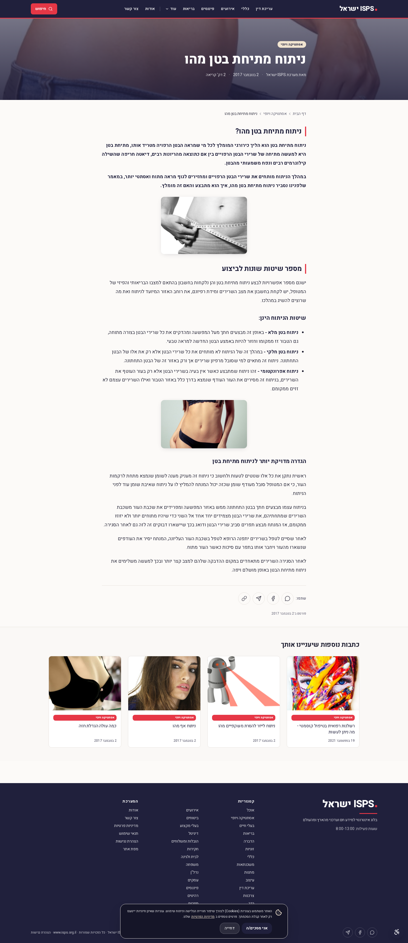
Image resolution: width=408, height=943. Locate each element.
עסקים (193, 880)
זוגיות (249, 849)
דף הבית (299, 114)
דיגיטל (193, 833)
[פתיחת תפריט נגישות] (397, 932)
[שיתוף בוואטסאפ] (287, 598)
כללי (245, 9)
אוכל (250, 810)
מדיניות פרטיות (126, 826)
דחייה (230, 928)
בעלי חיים (247, 826)
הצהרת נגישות (127, 841)
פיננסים (207, 9)
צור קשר (131, 9)
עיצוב (250, 880)
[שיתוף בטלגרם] (259, 598)
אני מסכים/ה (257, 928)
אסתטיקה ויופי (292, 44)
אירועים (228, 9)
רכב (251, 903)
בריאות (189, 9)
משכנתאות (245, 864)
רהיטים (193, 896)
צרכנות (248, 896)
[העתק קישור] (244, 598)
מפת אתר (130, 849)
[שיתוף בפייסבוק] (273, 598)
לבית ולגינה (189, 857)
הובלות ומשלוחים (185, 841)
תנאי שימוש (128, 833)
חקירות (192, 849)
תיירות (193, 903)
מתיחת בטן (117, 145)
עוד (173, 9)
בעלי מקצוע (189, 826)
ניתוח (299, 145)
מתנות (249, 872)
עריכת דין (264, 9)
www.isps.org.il (64, 932)
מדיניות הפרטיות (203, 916)
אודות (150, 9)
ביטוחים (192, 818)
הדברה (249, 841)
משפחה (192, 864)
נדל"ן (194, 872)
